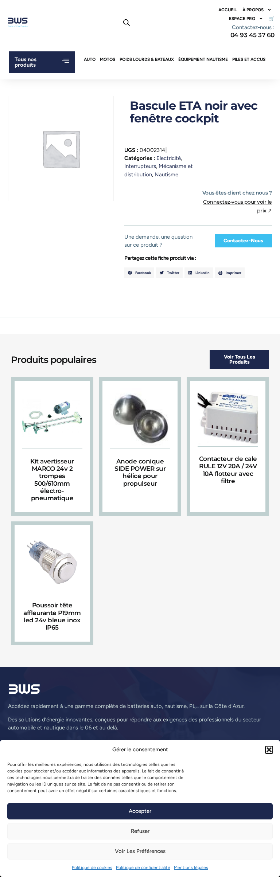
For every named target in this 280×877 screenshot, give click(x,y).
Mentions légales (191, 867)
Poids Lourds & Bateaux (147, 59)
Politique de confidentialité (143, 867)
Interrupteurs (140, 166)
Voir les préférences (140, 851)
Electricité (168, 158)
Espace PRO (242, 18)
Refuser (140, 831)
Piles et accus (248, 59)
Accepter (140, 811)
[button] (269, 749)
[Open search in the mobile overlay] (126, 22)
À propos (253, 9)
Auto (90, 59)
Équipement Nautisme (203, 59)
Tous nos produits (25, 62)
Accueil (227, 9)
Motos (107, 59)
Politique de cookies (92, 867)
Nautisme (166, 174)
